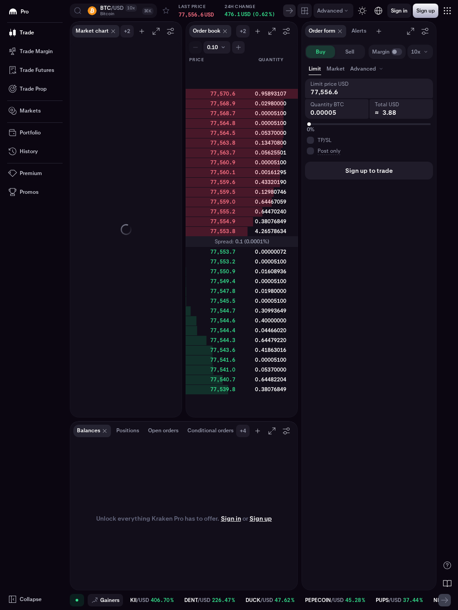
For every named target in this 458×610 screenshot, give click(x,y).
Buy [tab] (321, 51)
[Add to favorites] (166, 11)
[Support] (447, 565)
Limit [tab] (315, 68)
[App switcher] (447, 11)
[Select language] (378, 11)
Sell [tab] (349, 51)
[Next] (289, 10)
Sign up (261, 518)
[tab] (367, 69)
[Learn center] (447, 583)
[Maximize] (156, 31)
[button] (113, 11)
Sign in (231, 518)
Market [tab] (336, 68)
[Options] (170, 31)
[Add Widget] (304, 11)
